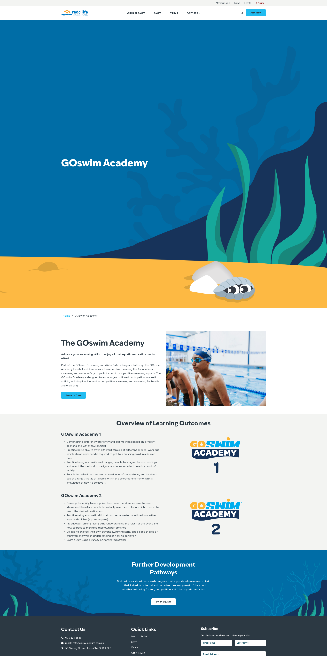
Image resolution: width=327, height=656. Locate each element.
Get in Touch (138, 652)
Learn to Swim (139, 636)
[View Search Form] (241, 12)
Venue (134, 647)
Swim (134, 641)
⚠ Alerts (259, 3)
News (237, 3)
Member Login (223, 3)
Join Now (255, 12)
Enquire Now (73, 395)
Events (247, 3)
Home (66, 315)
